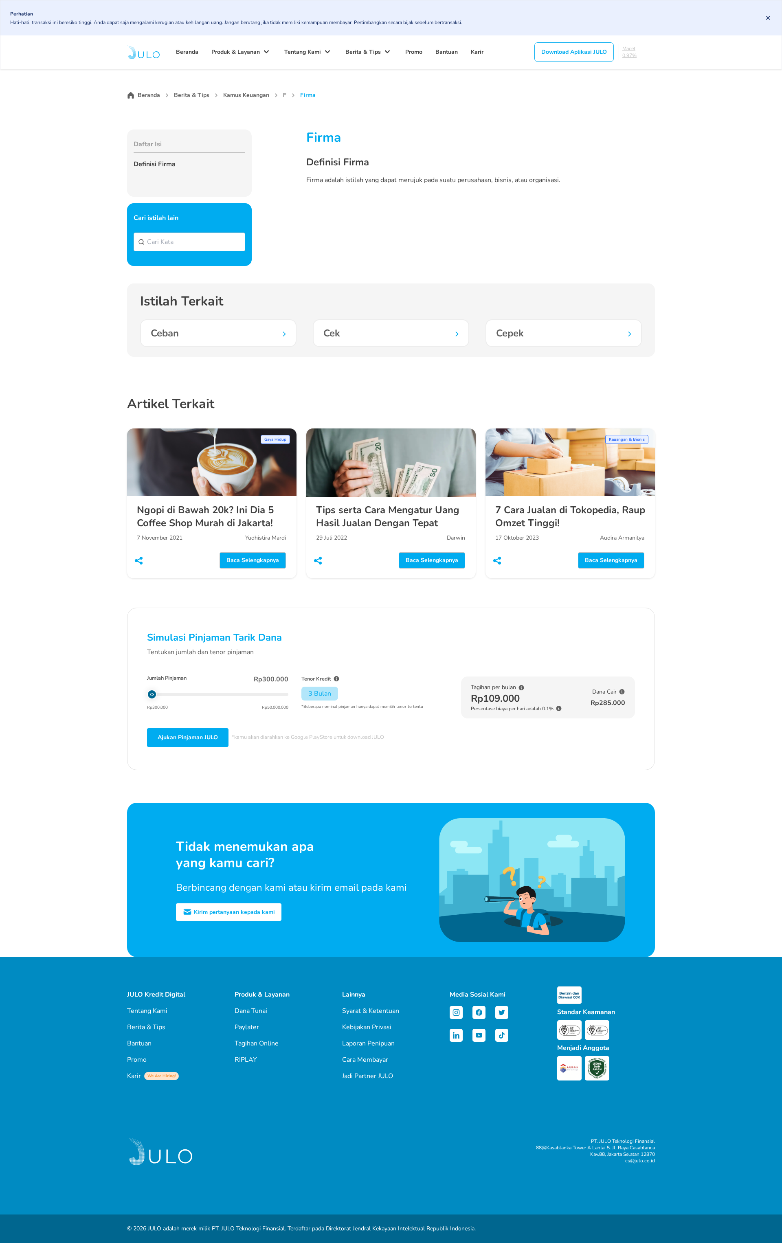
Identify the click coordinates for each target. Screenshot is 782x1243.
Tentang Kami (302, 52)
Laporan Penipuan (368, 1043)
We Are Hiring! (161, 1076)
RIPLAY (246, 1059)
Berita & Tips (363, 52)
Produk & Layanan (235, 52)
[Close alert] (768, 18)
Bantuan (446, 52)
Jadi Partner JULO (367, 1076)
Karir (477, 52)
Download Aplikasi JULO (574, 52)
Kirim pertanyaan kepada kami (233, 912)
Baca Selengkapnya (252, 560)
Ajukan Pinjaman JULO (188, 737)
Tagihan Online (257, 1043)
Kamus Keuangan (246, 95)
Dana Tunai (251, 1010)
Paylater (247, 1027)
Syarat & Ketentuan (370, 1010)
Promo (413, 52)
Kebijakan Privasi (366, 1027)
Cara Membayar (365, 1059)
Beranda (187, 52)
